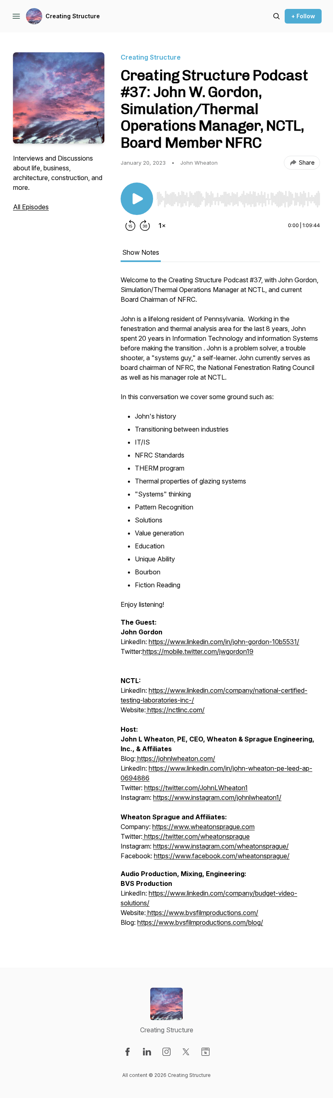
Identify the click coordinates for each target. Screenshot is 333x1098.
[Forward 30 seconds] (145, 225)
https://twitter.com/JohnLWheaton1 (196, 788)
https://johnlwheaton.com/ (176, 758)
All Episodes (31, 207)
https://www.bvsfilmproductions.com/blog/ (200, 922)
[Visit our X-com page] (186, 1052)
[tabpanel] (220, 605)
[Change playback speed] (162, 225)
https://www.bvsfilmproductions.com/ (202, 913)
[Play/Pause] (137, 199)
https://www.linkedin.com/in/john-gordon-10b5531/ (224, 642)
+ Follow (303, 16)
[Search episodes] (276, 16)
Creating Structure (72, 16)
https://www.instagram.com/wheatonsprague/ (221, 846)
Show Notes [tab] (140, 252)
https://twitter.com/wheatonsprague (196, 836)
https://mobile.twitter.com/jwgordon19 (198, 651)
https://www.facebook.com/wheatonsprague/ (222, 856)
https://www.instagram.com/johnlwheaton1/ (217, 797)
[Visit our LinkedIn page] (147, 1052)
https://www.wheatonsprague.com (203, 827)
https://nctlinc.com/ (175, 710)
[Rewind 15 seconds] (130, 225)
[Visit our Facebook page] (127, 1052)
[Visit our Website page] (205, 1052)
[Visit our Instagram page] (166, 1052)
